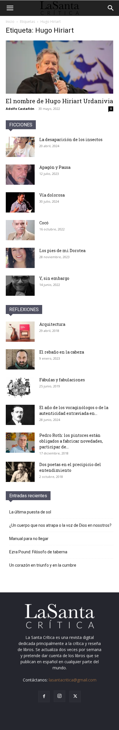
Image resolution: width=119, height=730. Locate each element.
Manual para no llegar (29, 538)
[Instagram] (59, 696)
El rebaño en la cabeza (61, 352)
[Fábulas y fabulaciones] (20, 387)
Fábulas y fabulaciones (62, 379)
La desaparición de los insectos (71, 139)
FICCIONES (20, 124)
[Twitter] (75, 696)
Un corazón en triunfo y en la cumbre (42, 565)
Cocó (44, 223)
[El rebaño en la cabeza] (20, 359)
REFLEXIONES (24, 309)
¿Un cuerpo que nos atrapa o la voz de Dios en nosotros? (60, 525)
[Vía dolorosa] (20, 202)
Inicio (10, 21)
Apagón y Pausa (54, 167)
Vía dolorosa (52, 195)
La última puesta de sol (30, 512)
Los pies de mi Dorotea (62, 250)
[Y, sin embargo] (20, 286)
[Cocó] (20, 230)
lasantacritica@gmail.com (72, 680)
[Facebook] (44, 696)
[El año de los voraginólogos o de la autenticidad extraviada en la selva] (20, 415)
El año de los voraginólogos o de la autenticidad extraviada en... (73, 410)
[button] (10, 8)
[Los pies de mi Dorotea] (20, 258)
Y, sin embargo (54, 278)
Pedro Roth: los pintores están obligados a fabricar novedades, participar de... (71, 441)
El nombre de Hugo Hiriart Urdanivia (59, 101)
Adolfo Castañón (20, 108)
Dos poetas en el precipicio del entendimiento (70, 467)
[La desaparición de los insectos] (20, 147)
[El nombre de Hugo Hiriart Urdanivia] (59, 67)
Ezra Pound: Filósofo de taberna (38, 552)
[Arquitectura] (20, 331)
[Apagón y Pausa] (20, 175)
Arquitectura (52, 324)
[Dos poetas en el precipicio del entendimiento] (20, 472)
